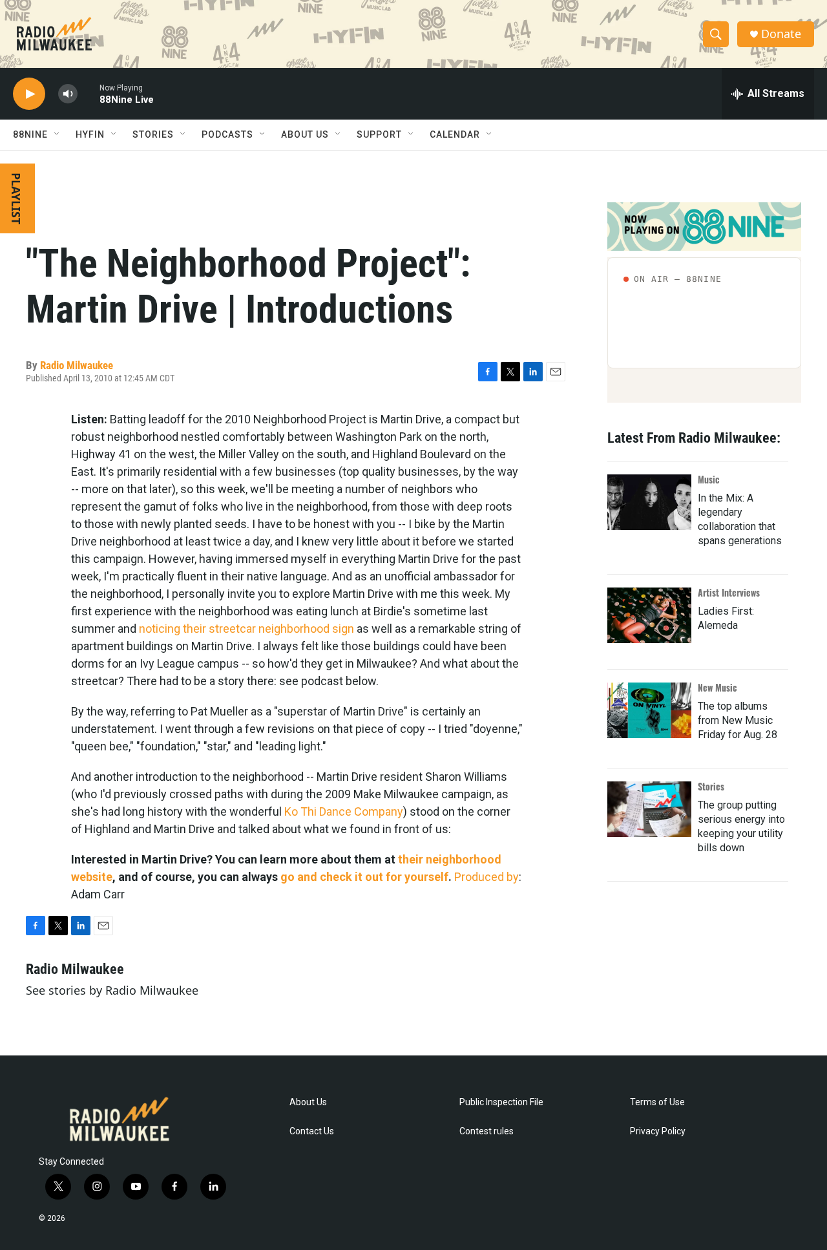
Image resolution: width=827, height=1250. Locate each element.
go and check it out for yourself (364, 877)
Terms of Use (657, 1102)
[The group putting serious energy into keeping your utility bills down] (649, 809)
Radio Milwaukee (76, 365)
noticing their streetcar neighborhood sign (246, 628)
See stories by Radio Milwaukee (112, 990)
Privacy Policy (658, 1131)
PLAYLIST (16, 198)
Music (709, 479)
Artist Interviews (729, 592)
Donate (781, 34)
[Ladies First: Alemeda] (649, 615)
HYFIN (90, 134)
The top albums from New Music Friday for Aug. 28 (737, 720)
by (513, 877)
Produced (479, 877)
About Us (308, 1102)
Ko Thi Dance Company (343, 811)
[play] (29, 94)
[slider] (88, 93)
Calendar (455, 134)
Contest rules (486, 1131)
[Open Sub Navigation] (57, 134)
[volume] (68, 94)
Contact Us (311, 1131)
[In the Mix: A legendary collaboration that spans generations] (649, 502)
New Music (717, 687)
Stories (711, 786)
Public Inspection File (501, 1102)
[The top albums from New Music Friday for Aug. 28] (649, 710)
